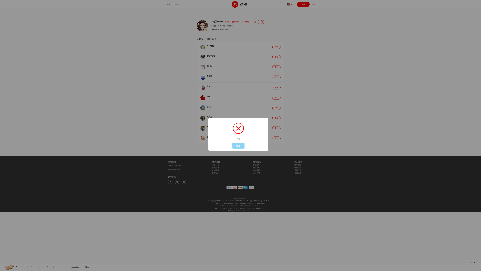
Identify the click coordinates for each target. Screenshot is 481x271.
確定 (238, 146)
